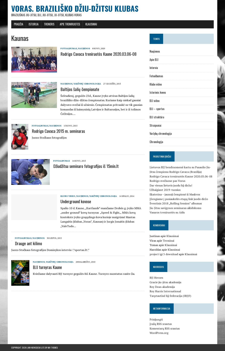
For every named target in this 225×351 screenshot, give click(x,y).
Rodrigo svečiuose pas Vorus (167, 181)
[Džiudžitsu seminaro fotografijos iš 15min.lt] (30, 182)
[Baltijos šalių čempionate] (34, 105)
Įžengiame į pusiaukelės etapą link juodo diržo (179, 199)
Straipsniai (155, 125)
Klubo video (67, 196)
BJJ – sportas (157, 109)
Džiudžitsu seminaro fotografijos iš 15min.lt (86, 166)
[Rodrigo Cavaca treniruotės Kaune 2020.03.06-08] (34, 70)
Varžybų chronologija (87, 83)
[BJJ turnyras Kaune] (20, 283)
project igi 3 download (164, 254)
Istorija (33, 24)
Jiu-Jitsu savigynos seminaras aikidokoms (175, 208)
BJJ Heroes (156, 278)
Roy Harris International (165, 291)
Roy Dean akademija (162, 287)
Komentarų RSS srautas (165, 328)
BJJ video (154, 101)
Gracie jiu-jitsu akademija (165, 282)
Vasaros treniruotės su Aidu (167, 212)
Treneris (49, 24)
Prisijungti (156, 319)
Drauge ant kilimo (28, 243)
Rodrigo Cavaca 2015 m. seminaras (58, 131)
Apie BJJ (154, 60)
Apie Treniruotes (70, 24)
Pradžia (18, 24)
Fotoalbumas (68, 48)
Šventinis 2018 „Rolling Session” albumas (176, 203)
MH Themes (53, 347)
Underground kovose (75, 201)
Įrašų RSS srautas (161, 324)
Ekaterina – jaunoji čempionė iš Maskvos (175, 194)
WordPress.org (159, 333)
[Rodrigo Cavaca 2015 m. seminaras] (19, 147)
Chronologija (156, 142)
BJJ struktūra (157, 117)
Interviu (154, 68)
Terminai (168, 241)
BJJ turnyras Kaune (47, 267)
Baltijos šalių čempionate (79, 89)
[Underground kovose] (34, 218)
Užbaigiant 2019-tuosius (165, 190)
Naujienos (84, 48)
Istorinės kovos (158, 92)
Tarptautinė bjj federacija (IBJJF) (170, 296)
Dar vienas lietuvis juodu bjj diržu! (171, 185)
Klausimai (91, 24)
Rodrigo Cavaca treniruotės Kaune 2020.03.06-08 (98, 54)
